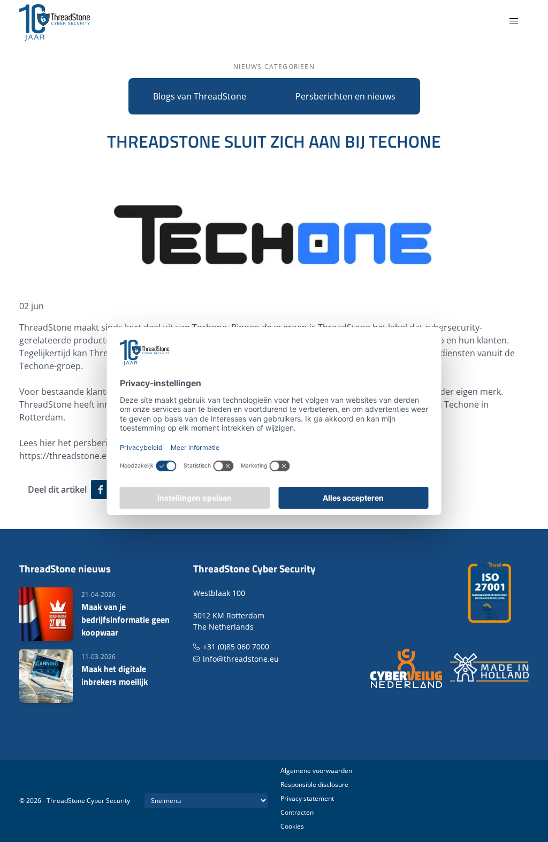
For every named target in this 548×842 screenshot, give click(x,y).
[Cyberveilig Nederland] (407, 667)
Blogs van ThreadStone (199, 96)
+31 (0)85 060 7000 (236, 646)
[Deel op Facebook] (100, 489)
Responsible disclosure (314, 784)
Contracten (297, 812)
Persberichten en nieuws (345, 96)
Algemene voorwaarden (316, 770)
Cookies (292, 826)
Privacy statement (307, 798)
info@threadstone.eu (241, 659)
